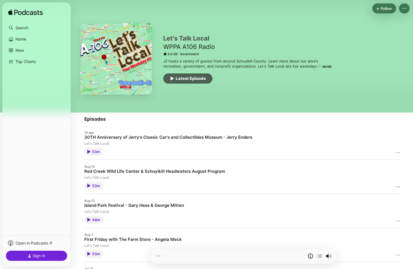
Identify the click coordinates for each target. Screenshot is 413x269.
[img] (25, 12)
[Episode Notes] (310, 256)
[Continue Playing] (319, 256)
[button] (36, 28)
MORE (327, 67)
